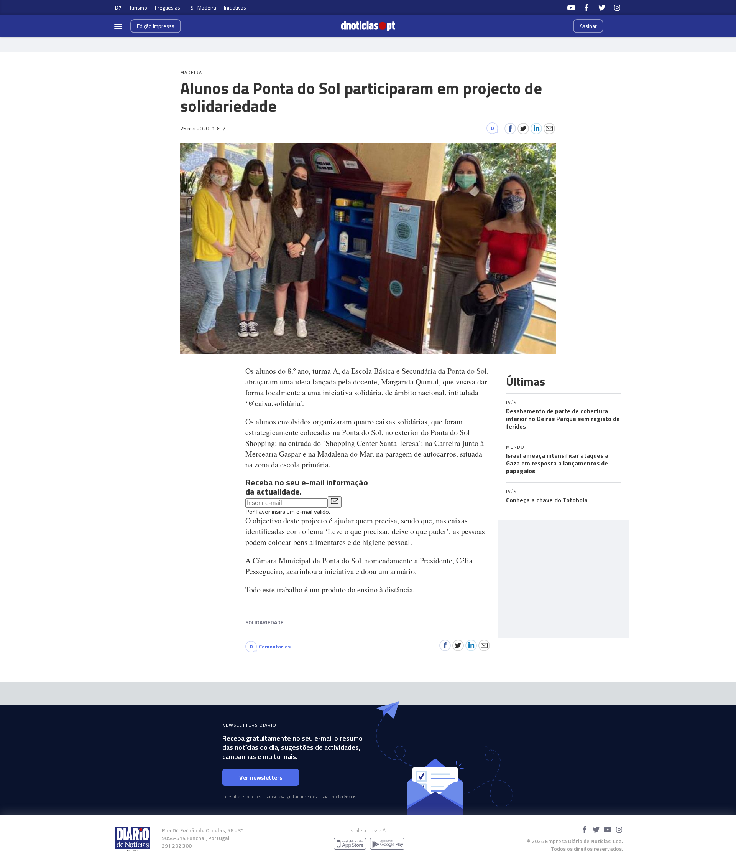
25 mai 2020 (202, 128)
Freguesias (167, 7)
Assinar (588, 26)
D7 (118, 7)
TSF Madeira (202, 7)
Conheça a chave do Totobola (547, 500)
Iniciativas (235, 7)
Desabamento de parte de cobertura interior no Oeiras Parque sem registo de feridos (563, 418)
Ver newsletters (261, 777)
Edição (155, 26)
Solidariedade (264, 622)
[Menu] (118, 26)
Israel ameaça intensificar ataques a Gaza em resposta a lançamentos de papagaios (557, 463)
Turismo (138, 7)
